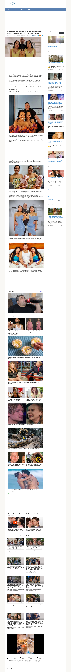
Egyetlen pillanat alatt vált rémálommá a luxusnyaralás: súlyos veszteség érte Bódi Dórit (55, 122)
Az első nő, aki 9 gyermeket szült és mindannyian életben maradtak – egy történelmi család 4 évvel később (55, 160)
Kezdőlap (10, 9)
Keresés (49, 31)
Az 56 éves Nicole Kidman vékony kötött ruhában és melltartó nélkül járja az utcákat (55, 141)
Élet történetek (29, 9)
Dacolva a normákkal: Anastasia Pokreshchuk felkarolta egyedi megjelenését (54, 198)
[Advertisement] (35, 20)
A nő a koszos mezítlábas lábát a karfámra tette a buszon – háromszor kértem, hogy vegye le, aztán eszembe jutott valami (34, 586)
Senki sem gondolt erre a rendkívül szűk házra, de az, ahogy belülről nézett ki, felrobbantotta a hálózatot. (55, 64)
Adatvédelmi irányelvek (59, 4)
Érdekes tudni (22, 9)
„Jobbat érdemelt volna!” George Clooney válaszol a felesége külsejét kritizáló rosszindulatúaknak (56, 179)
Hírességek (16, 9)
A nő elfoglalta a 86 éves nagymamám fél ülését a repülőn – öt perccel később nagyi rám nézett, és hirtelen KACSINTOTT (34, 623)
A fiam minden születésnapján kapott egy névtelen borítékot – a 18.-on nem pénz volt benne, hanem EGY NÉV (15, 567)
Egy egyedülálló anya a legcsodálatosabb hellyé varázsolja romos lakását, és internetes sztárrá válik (56, 45)
